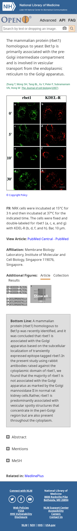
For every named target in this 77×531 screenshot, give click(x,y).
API (62, 20)
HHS (40, 525)
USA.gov (50, 525)
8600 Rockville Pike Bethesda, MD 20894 (56, 498)
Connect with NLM (21, 490)
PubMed (62, 239)
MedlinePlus (34, 476)
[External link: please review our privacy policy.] (12, 499)
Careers (56, 514)
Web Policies (21, 507)
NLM (24, 525)
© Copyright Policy (16, 195)
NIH (32, 525)
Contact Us (56, 517)
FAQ (72, 20)
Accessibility (56, 511)
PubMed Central (40, 239)
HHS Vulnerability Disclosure (21, 515)
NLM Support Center (56, 507)
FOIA (21, 511)
